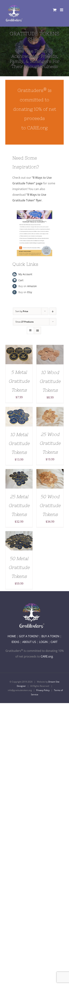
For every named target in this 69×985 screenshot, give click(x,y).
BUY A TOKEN (50, 636)
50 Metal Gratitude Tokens (19, 567)
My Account (25, 274)
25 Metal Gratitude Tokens (19, 505)
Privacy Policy (43, 690)
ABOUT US (29, 642)
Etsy (29, 292)
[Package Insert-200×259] (34, 212)
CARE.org (47, 656)
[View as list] (37, 330)
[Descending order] (52, 311)
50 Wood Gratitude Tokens (50, 505)
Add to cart (16, 353)
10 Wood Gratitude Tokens (50, 381)
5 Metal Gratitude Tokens (19, 381)
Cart (20, 280)
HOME (12, 636)
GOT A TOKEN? (28, 636)
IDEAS (15, 642)
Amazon (32, 286)
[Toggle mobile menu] (62, 10)
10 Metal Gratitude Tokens (19, 443)
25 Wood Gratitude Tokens (50, 443)
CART (54, 642)
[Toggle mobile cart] (54, 10)
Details (19, 357)
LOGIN (43, 642)
